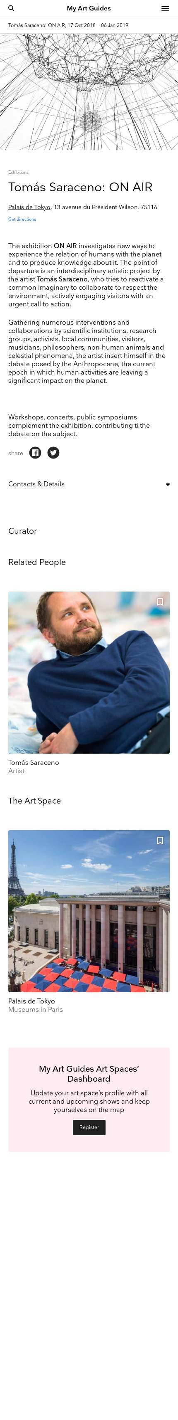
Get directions (22, 219)
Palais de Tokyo (29, 207)
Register (89, 1127)
